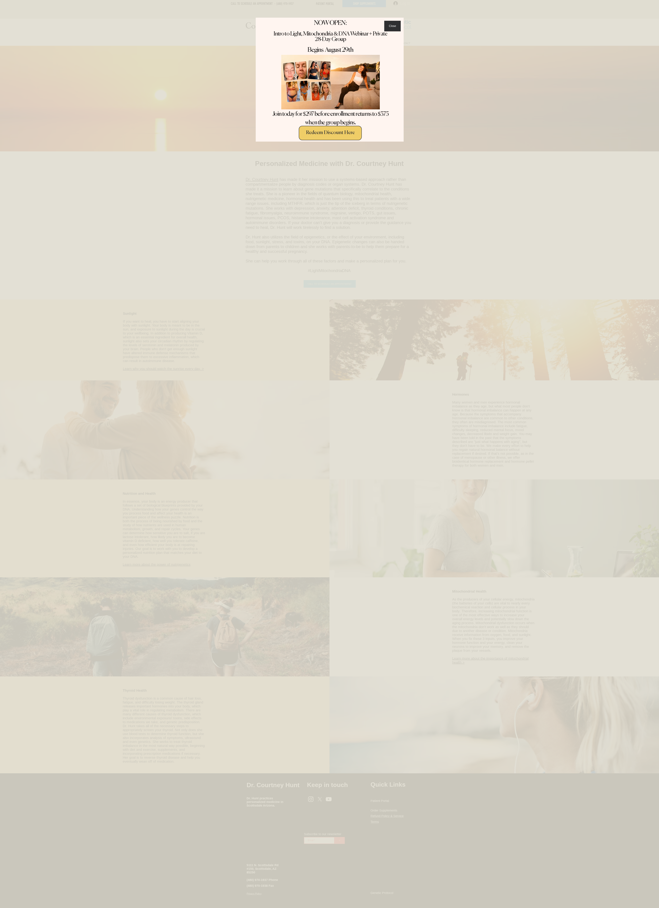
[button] (392, 26)
